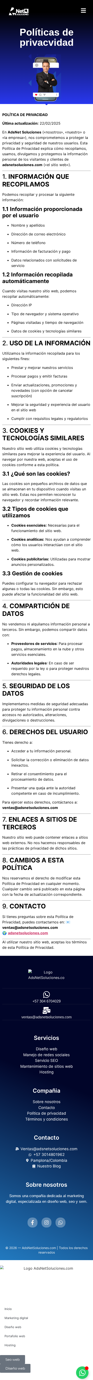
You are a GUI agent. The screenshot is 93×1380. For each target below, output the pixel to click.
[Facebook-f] (32, 1222)
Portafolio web (15, 1336)
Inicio (8, 1309)
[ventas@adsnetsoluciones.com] (46, 1010)
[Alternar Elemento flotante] (82, 1372)
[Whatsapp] (60, 1222)
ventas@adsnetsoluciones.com (46, 1017)
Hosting (10, 1345)
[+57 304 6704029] (46, 994)
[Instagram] (46, 1222)
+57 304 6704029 (47, 1001)
